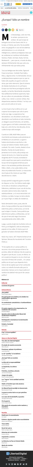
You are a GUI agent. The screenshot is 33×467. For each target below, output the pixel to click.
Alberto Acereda (14, 315)
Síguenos (21, 30)
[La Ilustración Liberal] (8, 4)
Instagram (12, 464)
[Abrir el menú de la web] (2, 4)
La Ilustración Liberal (10, 8)
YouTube (15, 464)
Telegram (23, 464)
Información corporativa (16, 457)
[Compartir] (3, 30)
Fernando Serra (15, 407)
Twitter (9, 464)
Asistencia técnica (13, 460)
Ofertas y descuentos (23, 8)
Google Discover (18, 464)
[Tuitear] (6, 30)
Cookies (24, 459)
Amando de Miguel (14, 310)
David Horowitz (15, 298)
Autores (22, 460)
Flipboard (21, 464)
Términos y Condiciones (13, 459)
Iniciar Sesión (26, 4)
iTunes (26, 464)
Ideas (2, 8)
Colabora (18, 4)
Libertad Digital (16, 453)
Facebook (6, 464)
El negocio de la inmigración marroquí (14, 1)
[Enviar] (9, 30)
